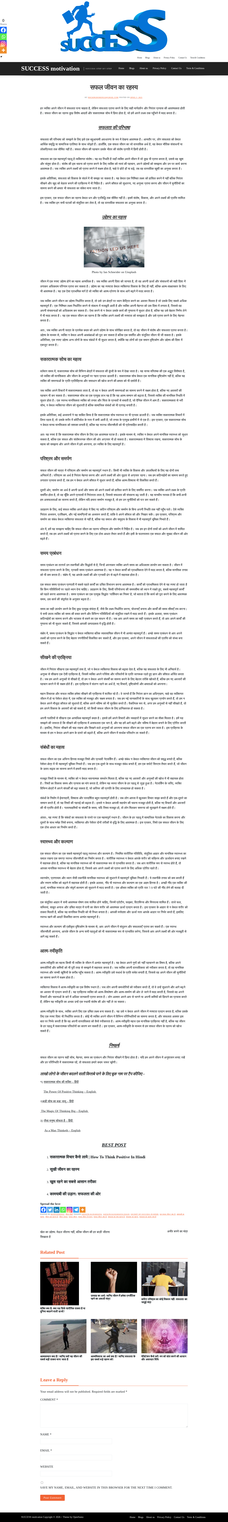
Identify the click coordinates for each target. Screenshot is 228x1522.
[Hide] (1, 56)
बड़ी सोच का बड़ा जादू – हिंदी (58, 1101)
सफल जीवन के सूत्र (85, 1217)
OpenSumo (78, 1517)
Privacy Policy (169, 58)
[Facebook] (43, 1210)
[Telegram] (76, 1210)
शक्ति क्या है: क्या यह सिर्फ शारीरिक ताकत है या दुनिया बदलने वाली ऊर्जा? (62, 1310)
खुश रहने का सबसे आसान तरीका (73, 1182)
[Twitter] (50, 1210)
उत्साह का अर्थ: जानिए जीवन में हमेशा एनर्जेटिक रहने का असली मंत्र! (113, 1297)
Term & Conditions (197, 58)
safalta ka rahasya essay (116, 1214)
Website (46, 1466)
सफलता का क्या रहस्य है (116, 1217)
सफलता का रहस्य (132, 1217)
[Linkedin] (56, 1210)
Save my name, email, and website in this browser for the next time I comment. (106, 1487)
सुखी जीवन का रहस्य (64, 1169)
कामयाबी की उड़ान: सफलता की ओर (75, 1194)
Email (46, 1450)
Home (139, 58)
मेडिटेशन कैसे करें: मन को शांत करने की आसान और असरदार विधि (163, 1358)
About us (156, 58)
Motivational (57, 1214)
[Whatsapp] (63, 1210)
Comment (49, 1399)
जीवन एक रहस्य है (51, 1217)
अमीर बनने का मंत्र (177, 1231)
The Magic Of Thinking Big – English (64, 1111)
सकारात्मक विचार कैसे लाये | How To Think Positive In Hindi (97, 1157)
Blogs (147, 58)
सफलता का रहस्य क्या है (147, 1217)
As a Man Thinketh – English (62, 1130)
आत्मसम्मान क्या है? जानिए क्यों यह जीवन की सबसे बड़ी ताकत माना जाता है (61, 1358)
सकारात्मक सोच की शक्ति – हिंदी (61, 1082)
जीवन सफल (63, 1217)
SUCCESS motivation (50, 68)
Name (45, 1434)
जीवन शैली (69, 1214)
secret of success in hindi (144, 1214)
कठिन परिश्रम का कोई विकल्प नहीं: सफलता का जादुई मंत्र (164, 1301)
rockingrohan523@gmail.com (103, 97)
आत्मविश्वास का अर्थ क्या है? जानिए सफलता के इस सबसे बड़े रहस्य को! (113, 1358)
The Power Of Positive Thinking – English (70, 1091)
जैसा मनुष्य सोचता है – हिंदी (58, 1120)
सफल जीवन (73, 1217)
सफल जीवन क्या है (100, 1217)
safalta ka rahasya (92, 1214)
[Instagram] (69, 1210)
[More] (82, 1210)
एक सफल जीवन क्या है (167, 1214)
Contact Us (182, 58)
